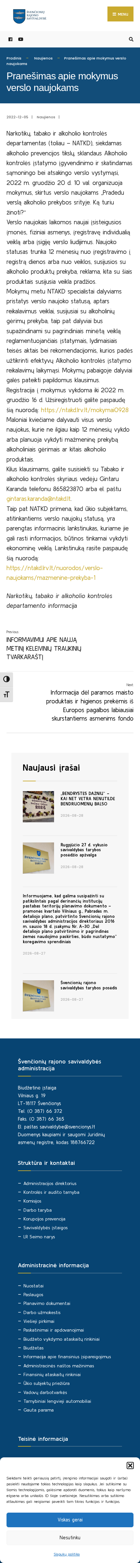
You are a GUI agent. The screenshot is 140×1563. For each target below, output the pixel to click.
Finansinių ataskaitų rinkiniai (52, 1374)
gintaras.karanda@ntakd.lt (39, 498)
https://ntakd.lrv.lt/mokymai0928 (85, 409)
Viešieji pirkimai (38, 1321)
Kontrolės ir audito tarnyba (51, 1192)
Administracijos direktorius (50, 1183)
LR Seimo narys (39, 1236)
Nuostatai (33, 1285)
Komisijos (32, 1201)
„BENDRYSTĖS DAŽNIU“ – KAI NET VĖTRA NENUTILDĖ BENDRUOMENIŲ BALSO (88, 798)
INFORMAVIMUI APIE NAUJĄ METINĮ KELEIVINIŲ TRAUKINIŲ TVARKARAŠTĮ (44, 645)
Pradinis (14, 58)
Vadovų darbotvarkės (45, 1392)
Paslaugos (33, 1294)
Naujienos (43, 58)
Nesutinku (70, 1537)
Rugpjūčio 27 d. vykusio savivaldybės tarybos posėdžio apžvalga (84, 849)
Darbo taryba (37, 1210)
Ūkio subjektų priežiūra (46, 1383)
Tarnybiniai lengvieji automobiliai (57, 1401)
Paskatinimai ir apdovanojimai (53, 1330)
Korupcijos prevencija (44, 1218)
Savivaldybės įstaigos (45, 1227)
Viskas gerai (70, 1519)
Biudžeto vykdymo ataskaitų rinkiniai (61, 1339)
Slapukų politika (67, 1554)
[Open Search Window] (130, 39)
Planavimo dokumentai (46, 1303)
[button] (130, 1465)
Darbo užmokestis (42, 1312)
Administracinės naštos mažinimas (58, 1365)
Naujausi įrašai (51, 767)
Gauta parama (38, 1410)
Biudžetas (33, 1347)
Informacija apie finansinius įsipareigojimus (67, 1356)
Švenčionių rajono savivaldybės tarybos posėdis (89, 985)
